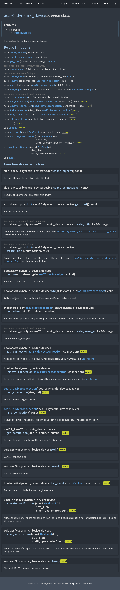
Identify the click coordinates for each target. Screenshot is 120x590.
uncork (13, 127)
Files (106, 3)
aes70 (9, 15)
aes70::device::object (47, 80)
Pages (64, 3)
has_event (15, 132)
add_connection (18, 101)
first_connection (18, 114)
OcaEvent (34, 132)
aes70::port (87, 358)
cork (11, 123)
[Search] (115, 4)
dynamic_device (31, 15)
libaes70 (25, 3)
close (12, 157)
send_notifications (19, 147)
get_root (14, 61)
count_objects (17, 52)
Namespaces (79, 3)
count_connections (20, 56)
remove (13, 80)
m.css (89, 583)
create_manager (18, 97)
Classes (95, 3)
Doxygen (73, 583)
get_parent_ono (18, 118)
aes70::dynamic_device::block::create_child (86, 231)
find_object (15, 89)
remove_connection (20, 105)
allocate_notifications (22, 136)
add (11, 85)
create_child (16, 68)
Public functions (22, 32)
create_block (16, 76)
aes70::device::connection (43, 101)
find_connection (18, 110)
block (52, 61)
